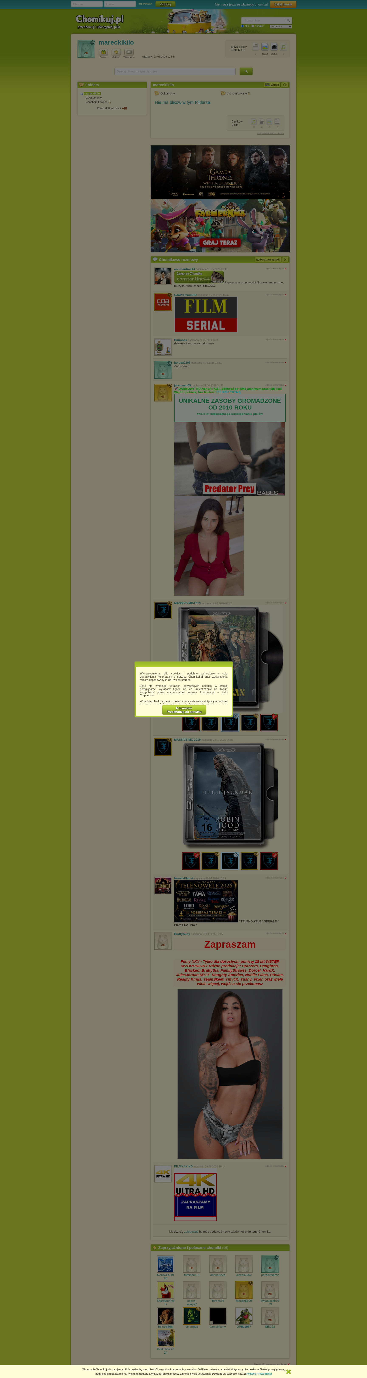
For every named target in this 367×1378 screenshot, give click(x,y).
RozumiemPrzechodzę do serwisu (184, 710)
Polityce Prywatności (259, 1373)
